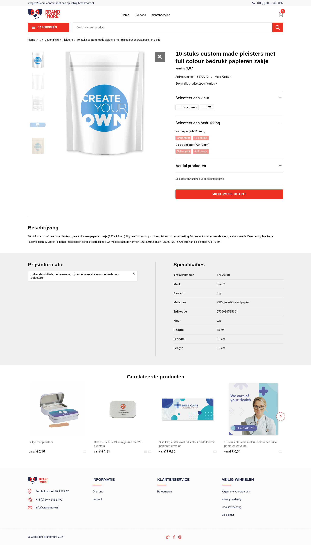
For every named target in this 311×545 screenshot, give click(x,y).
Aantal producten (190, 166)
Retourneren (164, 491)
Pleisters (68, 39)
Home (125, 15)
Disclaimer (228, 514)
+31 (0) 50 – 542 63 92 (270, 3)
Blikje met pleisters (41, 442)
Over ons (140, 15)
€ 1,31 (102, 451)
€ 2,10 (37, 451)
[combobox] (172, 27)
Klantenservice (160, 15)
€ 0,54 (232, 451)
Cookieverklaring (231, 507)
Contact (97, 499)
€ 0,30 (167, 451)
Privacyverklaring (232, 499)
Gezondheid (52, 39)
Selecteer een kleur (192, 98)
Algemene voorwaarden (236, 491)
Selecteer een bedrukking (197, 123)
